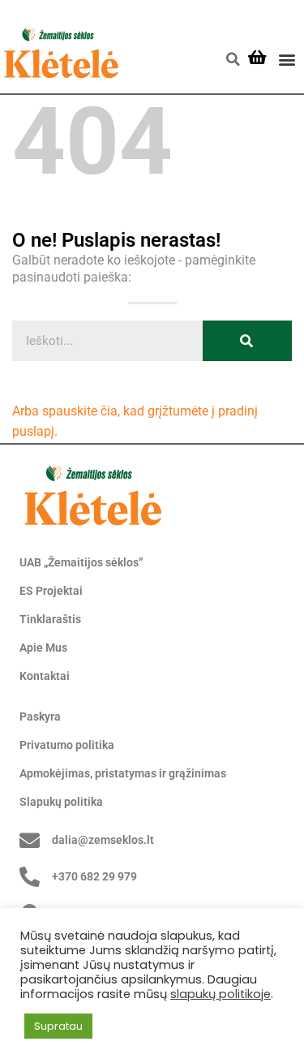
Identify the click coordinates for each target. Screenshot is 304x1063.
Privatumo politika (66, 744)
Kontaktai (44, 675)
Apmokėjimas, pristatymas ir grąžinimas (122, 773)
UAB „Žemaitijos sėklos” (81, 562)
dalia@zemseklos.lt (103, 839)
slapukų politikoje (220, 994)
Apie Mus (43, 647)
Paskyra (40, 716)
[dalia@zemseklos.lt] (29, 840)
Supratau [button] (58, 1026)
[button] (233, 59)
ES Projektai (51, 590)
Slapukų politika (61, 801)
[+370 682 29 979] (29, 877)
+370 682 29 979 (94, 876)
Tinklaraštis (50, 619)
